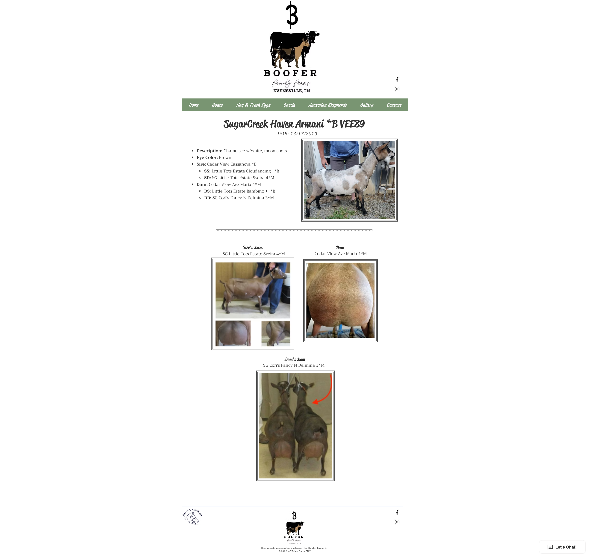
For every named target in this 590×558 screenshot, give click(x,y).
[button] (217, 104)
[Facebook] (397, 79)
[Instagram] (397, 89)
